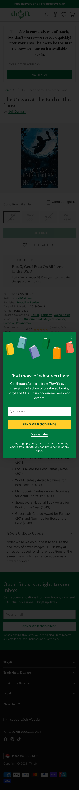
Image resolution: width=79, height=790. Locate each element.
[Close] (71, 337)
